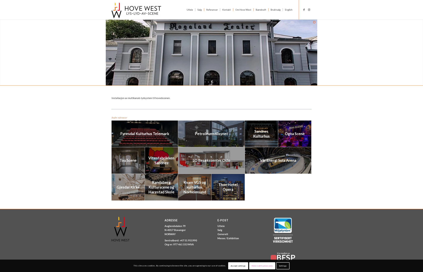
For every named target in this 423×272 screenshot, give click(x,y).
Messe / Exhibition (228, 238)
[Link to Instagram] (309, 9)
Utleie (221, 225)
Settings (283, 265)
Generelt (222, 234)
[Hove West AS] (136, 10)
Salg (219, 229)
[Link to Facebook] (304, 9)
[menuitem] (190, 10)
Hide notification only (262, 265)
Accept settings (238, 265)
